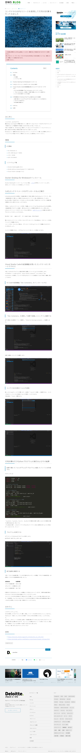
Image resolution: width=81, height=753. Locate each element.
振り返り (70, 727)
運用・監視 (68, 735)
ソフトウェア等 (17, 78)
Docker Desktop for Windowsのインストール (25, 82)
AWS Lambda (71, 696)
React (56, 704)
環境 (14, 75)
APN (62, 696)
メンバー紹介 (33, 731)
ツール (66, 716)
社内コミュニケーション (59, 732)
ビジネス (45, 2)
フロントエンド (33, 728)
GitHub (56, 701)
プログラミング (36, 2)
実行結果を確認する (18, 102)
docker (68, 699)
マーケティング (58, 724)
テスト (70, 716)
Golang (61, 701)
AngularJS (57, 696)
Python (73, 701)
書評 (59, 730)
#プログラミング (9, 643)
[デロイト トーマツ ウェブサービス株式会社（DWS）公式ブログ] (12, 3)
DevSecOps (62, 699)
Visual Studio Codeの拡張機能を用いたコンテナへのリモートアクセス (29, 87)
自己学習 (56, 735)
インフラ (32, 703)
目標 (63, 730)
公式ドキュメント (37, 210)
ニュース (56, 718)
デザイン (32, 709)
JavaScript (67, 701)
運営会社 (6, 751)
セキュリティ (70, 713)
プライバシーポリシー (22, 751)
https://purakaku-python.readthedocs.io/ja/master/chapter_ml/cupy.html (29, 639)
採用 (68, 2)
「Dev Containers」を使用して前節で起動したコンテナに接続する (29, 92)
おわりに (15, 105)
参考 (14, 108)
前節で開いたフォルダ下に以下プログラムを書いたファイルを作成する (30, 99)
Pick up (31, 699)
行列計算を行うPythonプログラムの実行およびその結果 (27, 97)
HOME (6, 747)
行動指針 (62, 735)
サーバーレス (33, 706)
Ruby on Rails (62, 704)
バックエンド (33, 712)
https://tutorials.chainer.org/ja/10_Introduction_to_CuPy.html (26, 637)
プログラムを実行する (19, 100)
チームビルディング (58, 716)
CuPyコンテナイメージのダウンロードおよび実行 (25, 84)
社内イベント (69, 730)
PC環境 (16, 77)
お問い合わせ (13, 751)
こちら (32, 183)
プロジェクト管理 (33, 725)
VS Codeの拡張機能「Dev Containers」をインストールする (28, 90)
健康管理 (64, 727)
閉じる (45, 68)
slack (68, 704)
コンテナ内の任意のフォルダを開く (22, 93)
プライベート (33, 718)
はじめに (15, 72)
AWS (29, 2)
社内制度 (61, 2)
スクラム (63, 713)
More (73, 2)
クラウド (63, 710)
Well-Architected (64, 707)
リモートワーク (53, 2)
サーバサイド (69, 710)
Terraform (57, 707)
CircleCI (56, 699)
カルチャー (57, 710)
